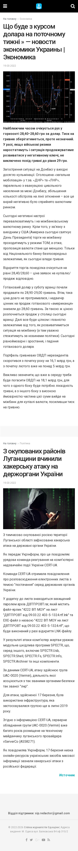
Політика (25, 443)
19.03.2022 (9, 65)
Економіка (26, 18)
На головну (9, 18)
